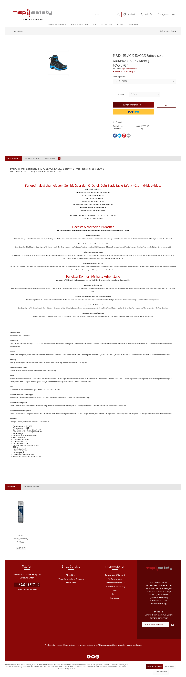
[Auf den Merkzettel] (166, 105)
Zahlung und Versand (115, 575)
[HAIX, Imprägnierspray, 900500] (21, 512)
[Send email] (129, 137)
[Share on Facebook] (115, 137)
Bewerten (119, 122)
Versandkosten (86, 645)
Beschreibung (13, 158)
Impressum (115, 598)
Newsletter (71, 583)
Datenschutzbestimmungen (157, 615)
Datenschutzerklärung (115, 587)
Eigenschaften (32, 158)
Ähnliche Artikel (31, 487)
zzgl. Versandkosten (129, 69)
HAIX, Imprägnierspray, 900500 (20, 539)
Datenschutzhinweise (115, 583)
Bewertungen (52, 158)
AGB (115, 590)
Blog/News (71, 575)
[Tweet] (119, 137)
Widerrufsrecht (115, 579)
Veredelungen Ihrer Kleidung (71, 579)
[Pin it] (124, 137)
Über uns (115, 594)
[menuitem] (105, 14)
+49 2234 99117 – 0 (27, 584)
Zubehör (12, 487)
